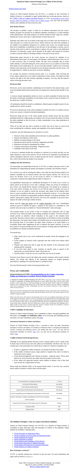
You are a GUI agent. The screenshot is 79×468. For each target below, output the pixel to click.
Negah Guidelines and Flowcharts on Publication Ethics (32, 435)
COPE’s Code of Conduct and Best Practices (28, 18)
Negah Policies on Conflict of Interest (26, 447)
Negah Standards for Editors (23, 439)
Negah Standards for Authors (23, 437)
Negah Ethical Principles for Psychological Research (31, 445)
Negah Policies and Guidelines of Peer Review (29, 441)
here (41, 318)
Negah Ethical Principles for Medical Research (29, 443)
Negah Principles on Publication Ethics (27, 433)
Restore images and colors (17, 9)
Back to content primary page (39, 466)
